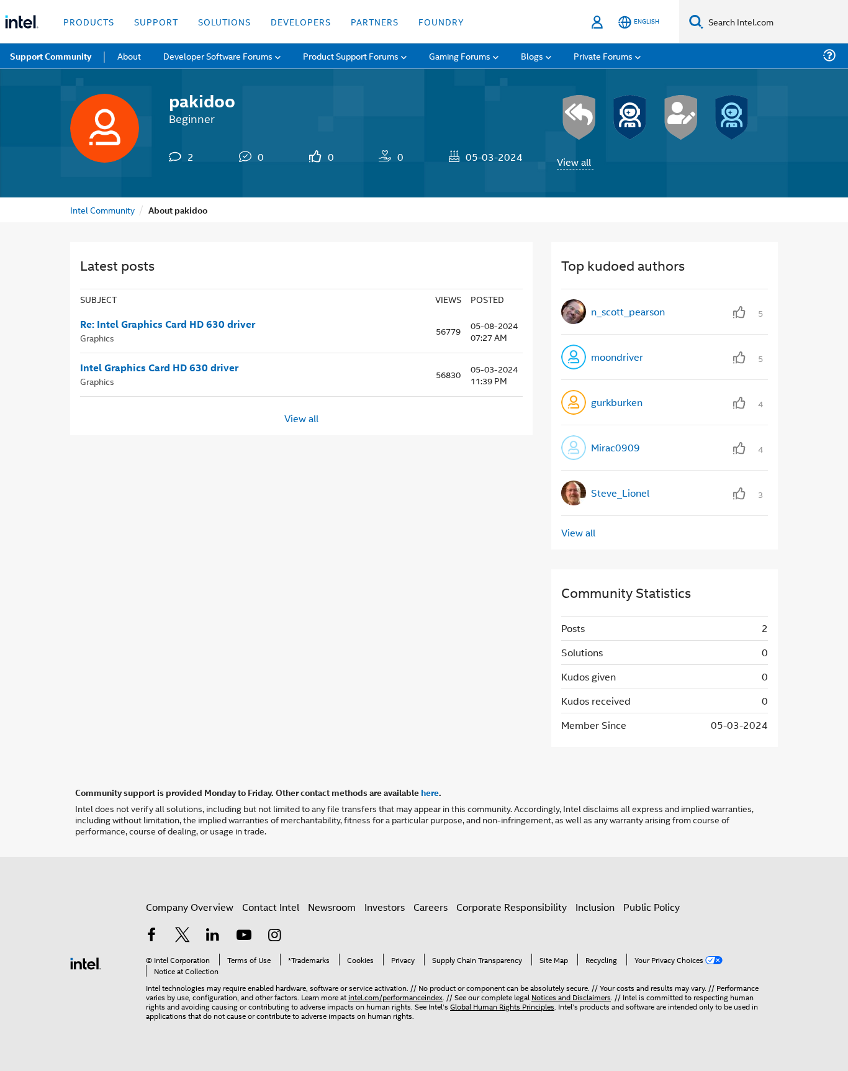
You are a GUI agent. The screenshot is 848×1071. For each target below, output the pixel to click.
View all (574, 162)
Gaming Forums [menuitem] (459, 55)
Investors (384, 907)
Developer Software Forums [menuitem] (218, 55)
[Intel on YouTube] (244, 936)
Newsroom (332, 907)
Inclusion (595, 907)
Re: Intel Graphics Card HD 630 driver (167, 324)
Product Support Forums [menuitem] (351, 55)
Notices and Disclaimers (571, 997)
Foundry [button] (441, 21)
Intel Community (102, 209)
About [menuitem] (129, 55)
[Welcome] (732, 117)
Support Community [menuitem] (50, 56)
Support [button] (156, 21)
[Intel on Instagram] (274, 936)
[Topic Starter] (681, 117)
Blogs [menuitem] (532, 55)
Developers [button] (301, 21)
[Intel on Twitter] (182, 936)
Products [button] (88, 21)
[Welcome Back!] (630, 117)
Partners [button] (375, 21)
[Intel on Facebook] (151, 936)
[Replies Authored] (579, 117)
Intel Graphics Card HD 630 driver (159, 367)
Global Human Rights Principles (502, 1006)
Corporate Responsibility (511, 907)
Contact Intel (270, 907)
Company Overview (189, 907)
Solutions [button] (224, 21)
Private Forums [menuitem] (603, 55)
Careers (430, 907)
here (430, 792)
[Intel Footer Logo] (85, 962)
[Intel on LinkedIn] (212, 936)
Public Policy (651, 907)
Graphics (97, 337)
